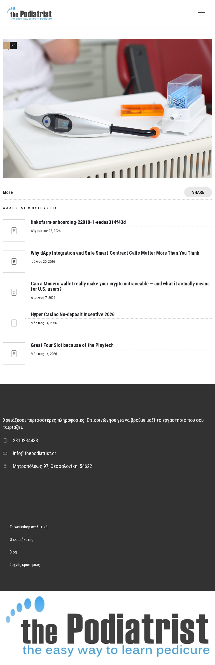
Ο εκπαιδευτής (21, 539)
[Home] (29, 20)
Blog (13, 552)
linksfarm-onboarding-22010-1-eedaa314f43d (78, 222)
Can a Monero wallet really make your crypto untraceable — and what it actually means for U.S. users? (120, 286)
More (8, 192)
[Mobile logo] (107, 661)
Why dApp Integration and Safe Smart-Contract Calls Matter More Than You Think (115, 253)
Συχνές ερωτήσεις (25, 564)
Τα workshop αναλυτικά (29, 527)
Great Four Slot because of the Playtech (72, 345)
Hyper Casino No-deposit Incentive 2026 (72, 314)
